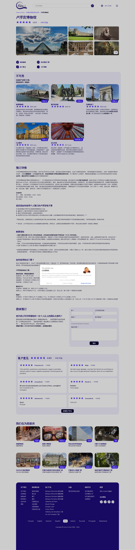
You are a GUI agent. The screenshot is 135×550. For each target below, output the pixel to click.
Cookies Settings (67, 283)
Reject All (49, 283)
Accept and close (86, 283)
